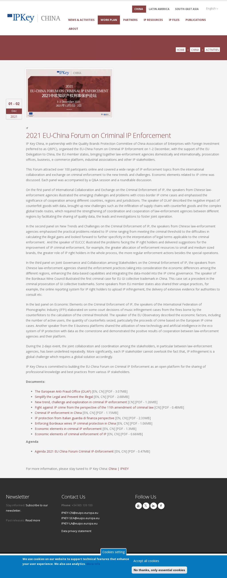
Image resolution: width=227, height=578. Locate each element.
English (211, 8)
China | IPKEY (119, 469)
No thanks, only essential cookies (159, 570)
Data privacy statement (76, 531)
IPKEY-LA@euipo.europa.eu (79, 523)
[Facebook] (161, 506)
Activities (212, 50)
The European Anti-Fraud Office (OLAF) (63, 391)
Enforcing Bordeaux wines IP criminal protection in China (75, 423)
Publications (196, 20)
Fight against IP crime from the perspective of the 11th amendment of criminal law (94, 407)
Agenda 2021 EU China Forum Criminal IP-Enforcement (74, 451)
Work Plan (109, 20)
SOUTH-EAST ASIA (187, 9)
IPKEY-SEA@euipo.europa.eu (80, 518)
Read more (32, 520)
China (195, 50)
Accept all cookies (146, 561)
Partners (130, 20)
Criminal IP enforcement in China (58, 413)
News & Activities (81, 20)
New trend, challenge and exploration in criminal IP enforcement (81, 402)
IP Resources (153, 20)
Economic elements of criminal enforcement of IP (70, 434)
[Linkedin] (153, 506)
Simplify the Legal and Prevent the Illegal (64, 397)
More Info (93, 564)
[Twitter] (146, 506)
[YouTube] (138, 506)
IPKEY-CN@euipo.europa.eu (79, 513)
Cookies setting (113, 552)
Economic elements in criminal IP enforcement (68, 429)
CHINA (138, 9)
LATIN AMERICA (159, 9)
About (73, 29)
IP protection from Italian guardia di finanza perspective (74, 418)
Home (180, 50)
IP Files (174, 20)
